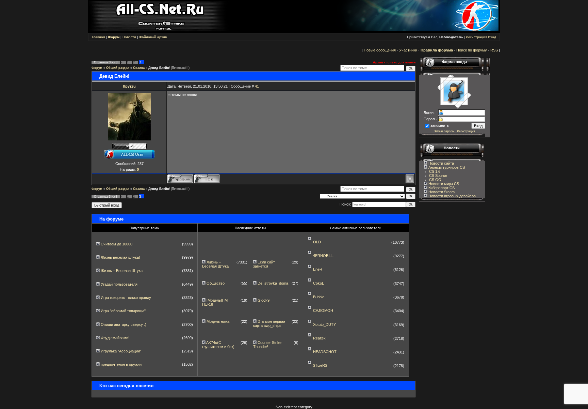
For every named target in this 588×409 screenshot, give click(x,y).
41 (257, 86)
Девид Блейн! (159, 68)
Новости (129, 37)
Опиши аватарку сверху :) (123, 324)
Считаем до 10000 (116, 244)
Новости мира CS (443, 184)
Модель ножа (218, 321)
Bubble (318, 297)
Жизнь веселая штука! (120, 257)
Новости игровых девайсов (451, 196)
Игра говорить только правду (126, 298)
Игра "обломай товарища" (123, 311)
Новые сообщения (380, 50)
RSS (494, 50)
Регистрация (476, 37)
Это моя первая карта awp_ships (269, 323)
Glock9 (264, 300)
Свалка (139, 68)
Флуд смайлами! (115, 338)
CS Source (438, 175)
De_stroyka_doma (273, 283)
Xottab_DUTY (324, 324)
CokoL (318, 283)
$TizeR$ (320, 365)
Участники (408, 50)
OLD (317, 242)
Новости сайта (440, 163)
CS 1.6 (434, 171)
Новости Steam (441, 192)
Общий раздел (117, 68)
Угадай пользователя (119, 284)
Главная (98, 37)
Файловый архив (153, 37)
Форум (97, 68)
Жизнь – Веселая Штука (122, 271)
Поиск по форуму (471, 50)
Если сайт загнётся (264, 264)
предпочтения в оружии (121, 364)
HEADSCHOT (325, 352)
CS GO (435, 180)
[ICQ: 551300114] (206, 179)
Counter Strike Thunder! (267, 344)
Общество (216, 283)
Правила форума (437, 50)
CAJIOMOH (323, 310)
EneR (317, 269)
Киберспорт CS (441, 188)
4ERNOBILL (323, 256)
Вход (492, 37)
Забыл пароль (444, 131)
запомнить (439, 125)
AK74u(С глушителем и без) (218, 344)
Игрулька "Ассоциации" (121, 351)
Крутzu (129, 86)
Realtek (319, 338)
